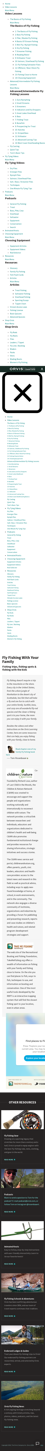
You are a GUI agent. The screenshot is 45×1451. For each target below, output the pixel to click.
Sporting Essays (22, 300)
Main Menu (9, 10)
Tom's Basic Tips (17, 153)
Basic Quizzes (16, 313)
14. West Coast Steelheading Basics (30, 143)
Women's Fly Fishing (19, 362)
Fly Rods (13, 332)
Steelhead (14, 214)
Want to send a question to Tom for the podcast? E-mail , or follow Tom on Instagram (21, 1201)
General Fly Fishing (18, 204)
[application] (37, 1443)
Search (13, 227)
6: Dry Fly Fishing (22, 48)
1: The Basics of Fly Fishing (26, 31)
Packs (12, 352)
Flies (12, 339)
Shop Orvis (9, 320)
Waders (13, 349)
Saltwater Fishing (22, 293)
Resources (9, 256)
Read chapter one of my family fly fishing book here (21, 752)
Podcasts (9, 191)
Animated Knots (12, 230)
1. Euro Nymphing (22, 99)
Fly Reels (14, 335)
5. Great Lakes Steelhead (25, 113)
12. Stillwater (20, 136)
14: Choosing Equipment (25, 78)
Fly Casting (15, 146)
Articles (13, 278)
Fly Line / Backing (17, 345)
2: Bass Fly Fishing (22, 34)
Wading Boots (16, 359)
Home (7, 3)
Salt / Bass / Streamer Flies (21, 181)
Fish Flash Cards (17, 275)
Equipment (15, 220)
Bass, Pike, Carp (17, 210)
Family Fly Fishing (17, 271)
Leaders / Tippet (17, 342)
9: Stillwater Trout (23, 58)
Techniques (15, 185)
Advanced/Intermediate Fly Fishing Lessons (23, 461)
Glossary (13, 268)
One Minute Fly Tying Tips (21, 188)
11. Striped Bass (21, 133)
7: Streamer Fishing (23, 51)
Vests (12, 355)
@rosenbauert (33, 1204)
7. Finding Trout (21, 119)
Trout (12, 207)
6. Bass (18, 116)
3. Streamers (20, 106)
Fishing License (16, 310)
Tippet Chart (20, 303)
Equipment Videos (17, 249)
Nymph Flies (15, 175)
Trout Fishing (20, 290)
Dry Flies (13, 168)
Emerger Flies (16, 172)
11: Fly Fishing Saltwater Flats (27, 64)
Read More (8, 1159)
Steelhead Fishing (22, 297)
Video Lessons (11, 7)
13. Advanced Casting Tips (26, 139)
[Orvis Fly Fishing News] (22, 1390)
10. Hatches (20, 129)
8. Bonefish (19, 123)
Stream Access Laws (18, 307)
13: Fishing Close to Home (26, 74)
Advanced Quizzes (17, 317)
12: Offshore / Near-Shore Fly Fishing (18, 453)
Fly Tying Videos (11, 156)
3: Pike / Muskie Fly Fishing (26, 38)
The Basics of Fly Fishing (20, 19)
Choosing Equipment (14, 233)
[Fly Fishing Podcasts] (22, 1178)
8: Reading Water (22, 54)
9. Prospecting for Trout (25, 126)
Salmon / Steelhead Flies (20, 178)
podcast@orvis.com (26, 1201)
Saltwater (14, 217)
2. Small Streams (22, 103)
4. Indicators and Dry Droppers (28, 109)
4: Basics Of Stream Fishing (26, 41)
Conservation (16, 224)
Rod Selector (15, 252)
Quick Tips (14, 149)
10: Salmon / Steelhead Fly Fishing (29, 61)
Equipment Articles (18, 246)
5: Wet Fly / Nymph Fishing (26, 44)
